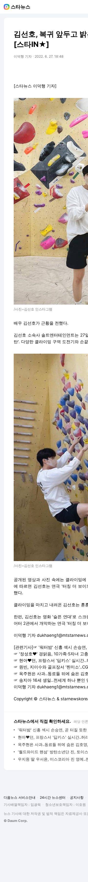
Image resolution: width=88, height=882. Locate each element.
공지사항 (77, 797)
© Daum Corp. (16, 820)
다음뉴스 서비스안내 (19, 797)
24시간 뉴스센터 (53, 797)
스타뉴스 (20, 6)
